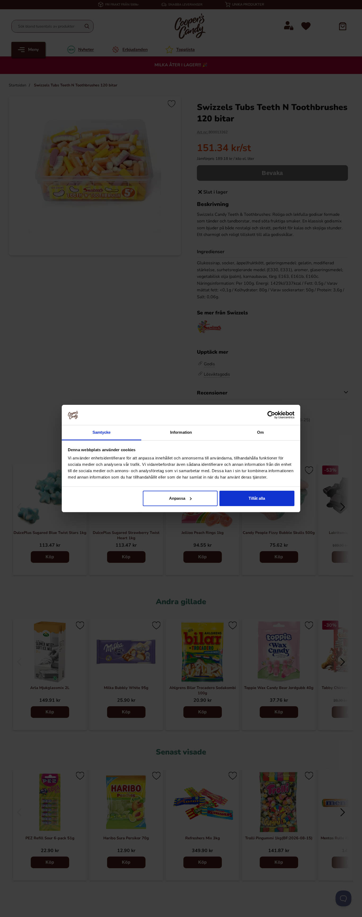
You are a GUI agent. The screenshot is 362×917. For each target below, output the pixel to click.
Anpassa (177, 498)
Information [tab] (181, 432)
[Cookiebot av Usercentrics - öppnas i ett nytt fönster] (271, 415)
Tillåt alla (257, 498)
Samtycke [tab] (101, 432)
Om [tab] (260, 432)
